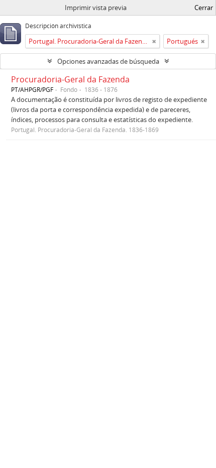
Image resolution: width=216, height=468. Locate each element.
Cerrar (203, 7)
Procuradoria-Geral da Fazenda (70, 79)
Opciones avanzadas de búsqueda (108, 61)
